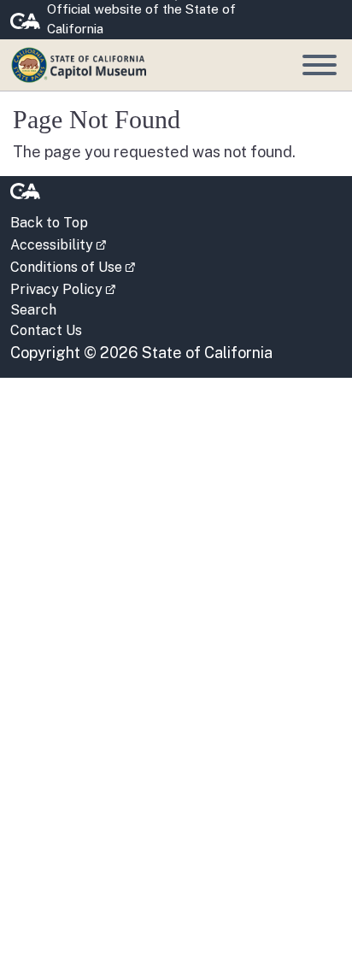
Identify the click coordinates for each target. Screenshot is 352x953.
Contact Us (46, 330)
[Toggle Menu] (319, 65)
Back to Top (49, 223)
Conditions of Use (72, 265)
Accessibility (58, 243)
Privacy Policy (62, 288)
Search (33, 310)
